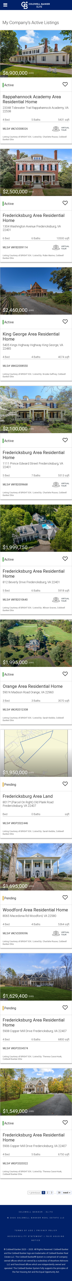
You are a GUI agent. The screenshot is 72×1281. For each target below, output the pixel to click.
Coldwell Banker (31, 1212)
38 (59, 1192)
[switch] (65, 84)
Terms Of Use (24, 1230)
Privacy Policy (47, 1230)
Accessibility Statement (25, 1236)
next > (66, 1192)
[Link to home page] (36, 5)
